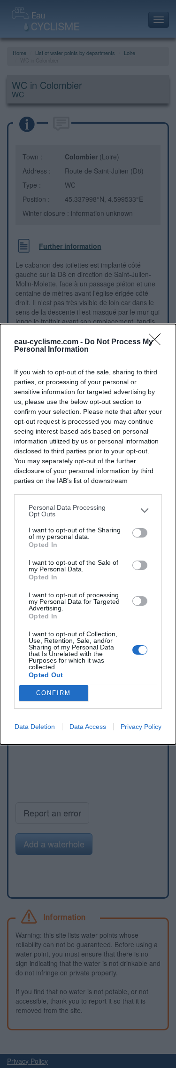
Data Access (87, 726)
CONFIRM (53, 692)
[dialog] (88, 534)
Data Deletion (35, 726)
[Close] (158, 342)
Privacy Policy (141, 726)
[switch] (139, 533)
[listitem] (88, 510)
